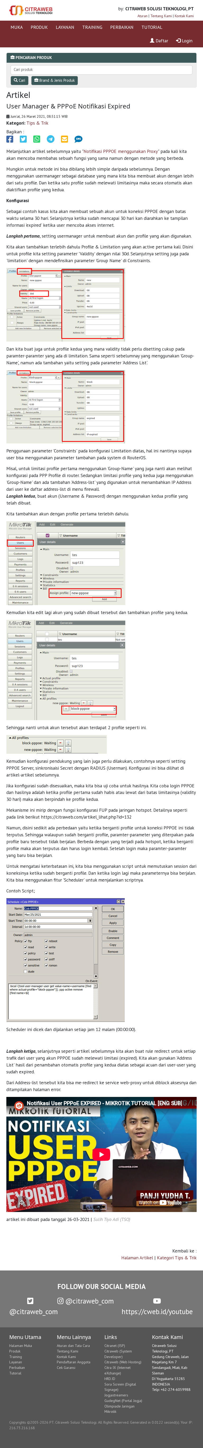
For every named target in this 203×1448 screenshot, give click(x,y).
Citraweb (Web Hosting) (122, 1362)
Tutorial (15, 1373)
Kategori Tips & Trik (177, 1258)
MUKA (17, 27)
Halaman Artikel (137, 1258)
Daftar (161, 41)
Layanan (15, 1362)
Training (15, 1356)
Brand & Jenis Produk (56, 80)
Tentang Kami (161, 15)
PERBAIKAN (121, 27)
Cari (21, 80)
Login (186, 41)
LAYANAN (65, 27)
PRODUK (39, 27)
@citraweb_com (88, 1300)
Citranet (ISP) (114, 1345)
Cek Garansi (66, 1367)
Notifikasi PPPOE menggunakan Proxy (121, 151)
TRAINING (92, 27)
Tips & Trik (37, 123)
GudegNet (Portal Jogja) (123, 1400)
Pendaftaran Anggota (73, 1362)
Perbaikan (17, 1367)
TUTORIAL (151, 27)
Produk (14, 1351)
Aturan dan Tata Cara (73, 1345)
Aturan (142, 15)
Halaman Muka (20, 1345)
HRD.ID (109, 1378)
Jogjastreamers (116, 1395)
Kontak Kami (184, 15)
